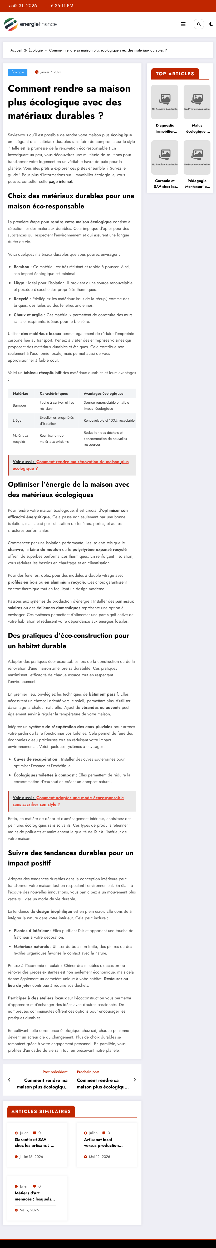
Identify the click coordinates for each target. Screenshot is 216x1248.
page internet (60, 181)
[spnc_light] (211, 24)
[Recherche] (199, 24)
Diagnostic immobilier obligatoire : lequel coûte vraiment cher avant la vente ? (165, 128)
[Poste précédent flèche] (9, 1080)
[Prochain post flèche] (134, 1080)
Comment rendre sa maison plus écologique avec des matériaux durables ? (102, 1083)
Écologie (18, 72)
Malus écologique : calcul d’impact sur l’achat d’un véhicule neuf (197, 128)
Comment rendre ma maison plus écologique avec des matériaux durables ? (42, 1083)
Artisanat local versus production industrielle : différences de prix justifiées (103, 1143)
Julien (24, 1132)
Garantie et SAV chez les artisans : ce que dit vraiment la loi (35, 1143)
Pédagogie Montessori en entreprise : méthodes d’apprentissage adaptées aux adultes (197, 184)
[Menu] (183, 24)
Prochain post (88, 1072)
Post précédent (55, 1072)
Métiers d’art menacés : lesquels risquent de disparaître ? (33, 1196)
